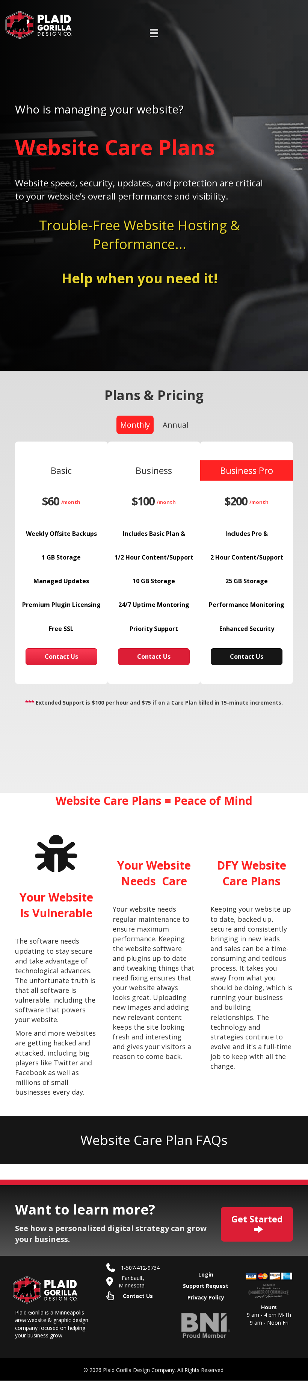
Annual (175, 425)
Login (205, 1274)
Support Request (205, 1286)
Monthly (135, 425)
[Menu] (154, 33)
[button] (61, 656)
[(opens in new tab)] (205, 1324)
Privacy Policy (205, 1297)
